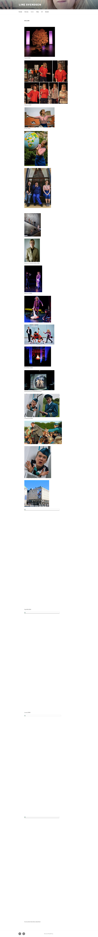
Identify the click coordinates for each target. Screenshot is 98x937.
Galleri (32, 11)
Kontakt (47, 11)
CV (42, 11)
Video (37, 11)
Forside (20, 11)
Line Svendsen (30, 4)
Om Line (26, 11)
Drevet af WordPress (48, 933)
